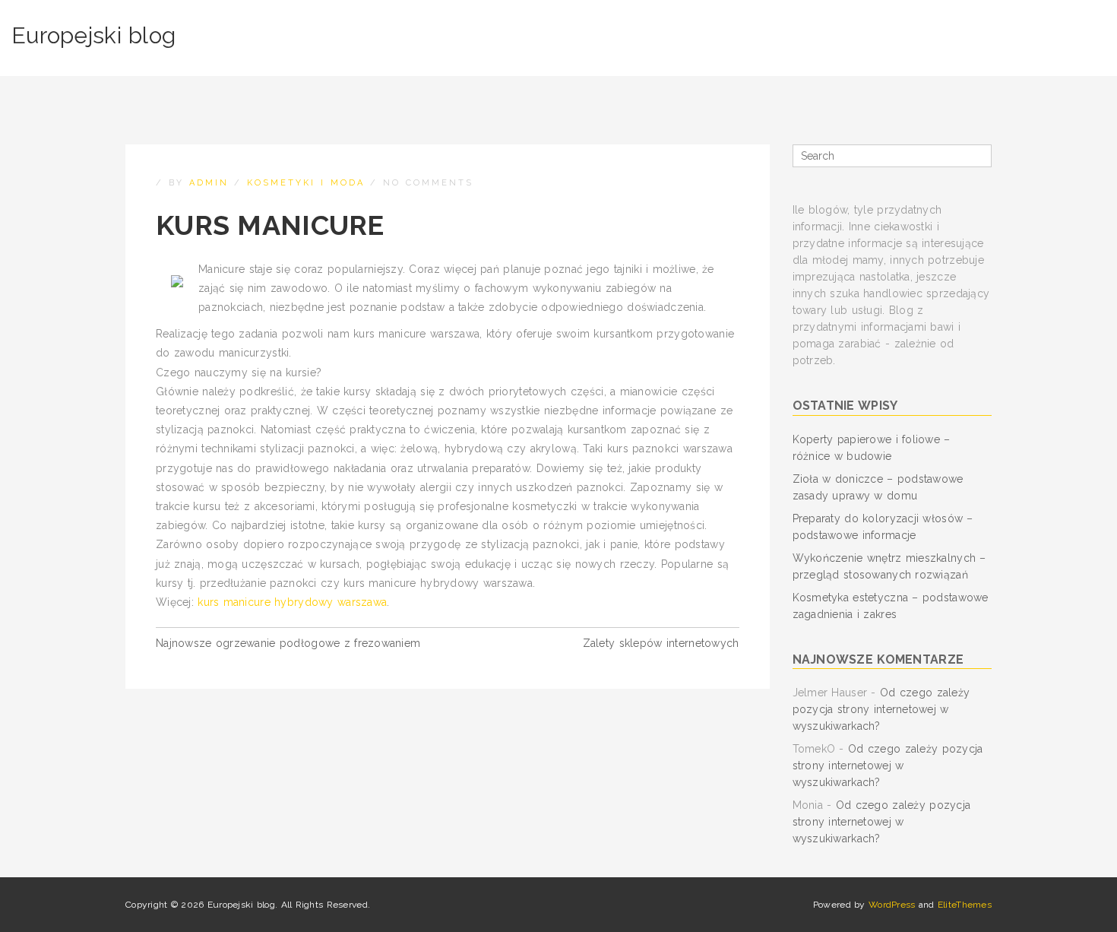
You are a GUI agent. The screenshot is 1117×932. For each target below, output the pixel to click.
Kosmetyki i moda (306, 183)
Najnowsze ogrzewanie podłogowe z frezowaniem (288, 643)
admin (209, 183)
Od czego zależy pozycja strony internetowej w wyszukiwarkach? (881, 709)
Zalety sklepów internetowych (661, 643)
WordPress (892, 904)
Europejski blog (93, 35)
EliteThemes (965, 904)
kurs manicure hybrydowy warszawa (292, 602)
